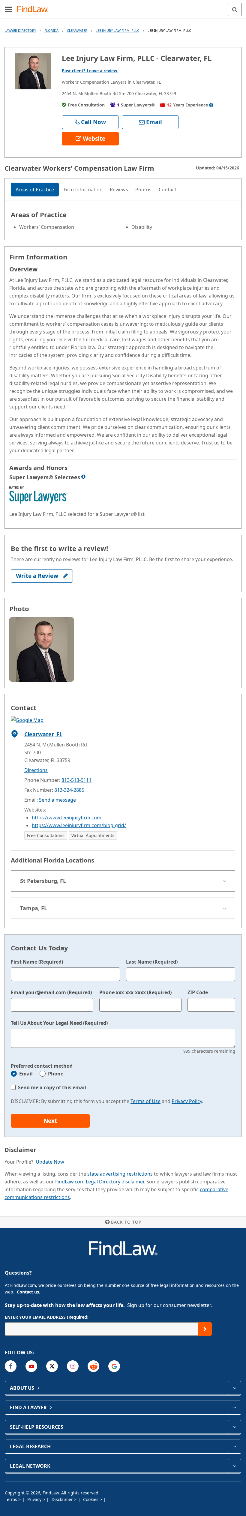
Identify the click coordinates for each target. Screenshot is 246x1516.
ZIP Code (198, 992)
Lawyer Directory (20, 30)
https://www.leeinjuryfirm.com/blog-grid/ (79, 825)
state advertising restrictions (120, 1174)
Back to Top (126, 1222)
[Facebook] (10, 1366)
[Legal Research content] (234, 1446)
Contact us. (28, 1292)
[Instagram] (73, 1366)
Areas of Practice (35, 189)
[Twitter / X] (52, 1366)
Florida (51, 30)
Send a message (57, 800)
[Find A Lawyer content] (234, 1407)
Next (50, 1121)
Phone (55, 1073)
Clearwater (77, 30)
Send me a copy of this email (52, 1087)
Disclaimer (63, 1499)
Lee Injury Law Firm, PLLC (117, 30)
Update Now (50, 1162)
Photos (143, 189)
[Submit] (205, 1329)
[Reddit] (93, 1366)
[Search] (235, 9)
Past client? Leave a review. (90, 70)
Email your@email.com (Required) (51, 992)
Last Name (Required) (152, 961)
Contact (167, 189)
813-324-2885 (69, 790)
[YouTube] (31, 1366)
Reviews (119, 189)
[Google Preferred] (114, 1366)
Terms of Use (145, 1101)
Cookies (91, 1499)
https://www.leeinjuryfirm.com (66, 817)
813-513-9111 (77, 780)
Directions (36, 770)
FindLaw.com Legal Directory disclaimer (99, 1181)
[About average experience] (211, 105)
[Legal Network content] (234, 1466)
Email (26, 1073)
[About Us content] (234, 1388)
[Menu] (8, 9)
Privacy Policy (187, 1101)
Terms (11, 1499)
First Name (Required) (37, 961)
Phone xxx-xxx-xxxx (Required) (135, 992)
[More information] (83, 476)
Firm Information (83, 189)
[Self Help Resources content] (234, 1427)
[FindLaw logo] (34, 9)
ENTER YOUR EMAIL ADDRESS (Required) (46, 1317)
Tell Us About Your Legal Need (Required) (59, 1023)
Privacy (35, 1499)
